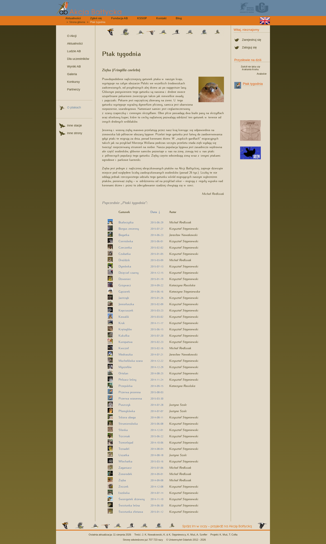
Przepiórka (125, 386)
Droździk (124, 260)
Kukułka (124, 335)
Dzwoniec (125, 279)
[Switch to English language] (265, 20)
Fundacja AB (119, 18)
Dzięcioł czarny (129, 272)
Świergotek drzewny (132, 499)
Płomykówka (127, 411)
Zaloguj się (249, 47)
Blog (179, 18)
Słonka (123, 430)
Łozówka (124, 492)
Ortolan (123, 373)
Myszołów (125, 367)
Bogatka (124, 235)
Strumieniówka (128, 423)
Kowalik (124, 316)
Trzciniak (124, 436)
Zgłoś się (96, 18)
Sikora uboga (127, 417)
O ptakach (74, 107)
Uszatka (124, 455)
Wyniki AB (74, 66)
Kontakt (161, 18)
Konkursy (73, 81)
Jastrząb (124, 297)
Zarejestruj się (251, 39)
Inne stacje (74, 125)
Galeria (72, 74)
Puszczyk (125, 404)
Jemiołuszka (126, 304)
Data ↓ (155, 212)
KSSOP (142, 18)
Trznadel (124, 448)
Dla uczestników (78, 59)
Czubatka (125, 253)
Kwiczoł (124, 348)
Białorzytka (126, 222)
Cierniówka (126, 241)
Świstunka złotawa (131, 511)
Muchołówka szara (131, 360)
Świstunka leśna (129, 505)
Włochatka (125, 461)
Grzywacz (125, 285)
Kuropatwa (125, 341)
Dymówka (125, 266)
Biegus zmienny (129, 228)
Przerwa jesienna (130, 392)
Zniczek (124, 486)
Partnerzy (73, 89)
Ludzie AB (74, 51)
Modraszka (126, 354)
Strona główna (77, 22)
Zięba (122, 480)
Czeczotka (125, 247)
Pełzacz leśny (127, 379)
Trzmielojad (126, 442)
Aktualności (73, 18)
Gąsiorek (124, 291)
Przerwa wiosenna (130, 398)
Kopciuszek (126, 310)
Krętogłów (125, 329)
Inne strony (74, 133)
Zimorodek (125, 474)
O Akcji (72, 36)
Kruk (122, 323)
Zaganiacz (125, 467)
